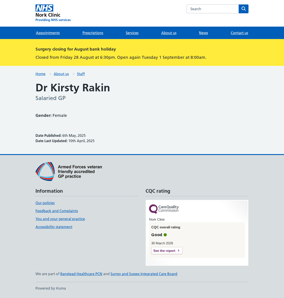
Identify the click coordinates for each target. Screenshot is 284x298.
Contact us (239, 33)
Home (40, 74)
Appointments (48, 33)
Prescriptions (93, 33)
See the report (164, 251)
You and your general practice (60, 219)
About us (168, 33)
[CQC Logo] (164, 209)
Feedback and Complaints (57, 211)
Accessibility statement (54, 227)
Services (132, 33)
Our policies (45, 203)
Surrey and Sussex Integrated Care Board (143, 274)
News (203, 33)
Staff (81, 74)
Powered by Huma (51, 288)
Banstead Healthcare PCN (81, 274)
